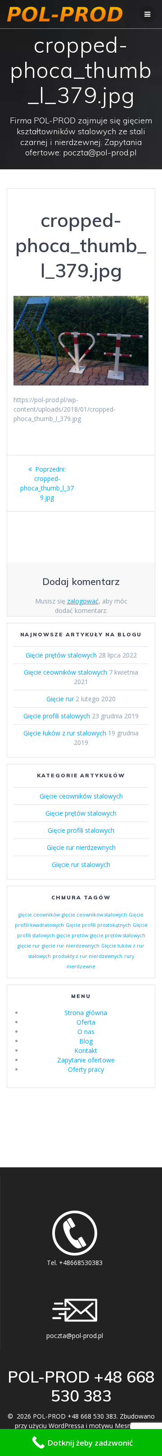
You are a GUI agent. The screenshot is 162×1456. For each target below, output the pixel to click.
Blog (86, 1041)
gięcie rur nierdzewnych (70, 946)
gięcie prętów (72, 935)
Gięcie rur (60, 698)
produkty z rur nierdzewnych (87, 956)
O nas (85, 1031)
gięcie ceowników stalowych (94, 915)
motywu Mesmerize (118, 1425)
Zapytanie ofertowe (86, 1060)
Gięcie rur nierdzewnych (81, 847)
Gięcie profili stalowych (56, 716)
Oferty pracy (86, 1069)
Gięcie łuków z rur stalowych (64, 733)
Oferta (85, 1022)
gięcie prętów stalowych (117, 935)
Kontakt (85, 1050)
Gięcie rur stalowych (81, 864)
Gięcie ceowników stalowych (65, 672)
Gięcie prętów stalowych (61, 655)
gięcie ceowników (39, 915)
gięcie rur (29, 946)
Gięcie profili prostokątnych (98, 925)
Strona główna (85, 1012)
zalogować (83, 601)
